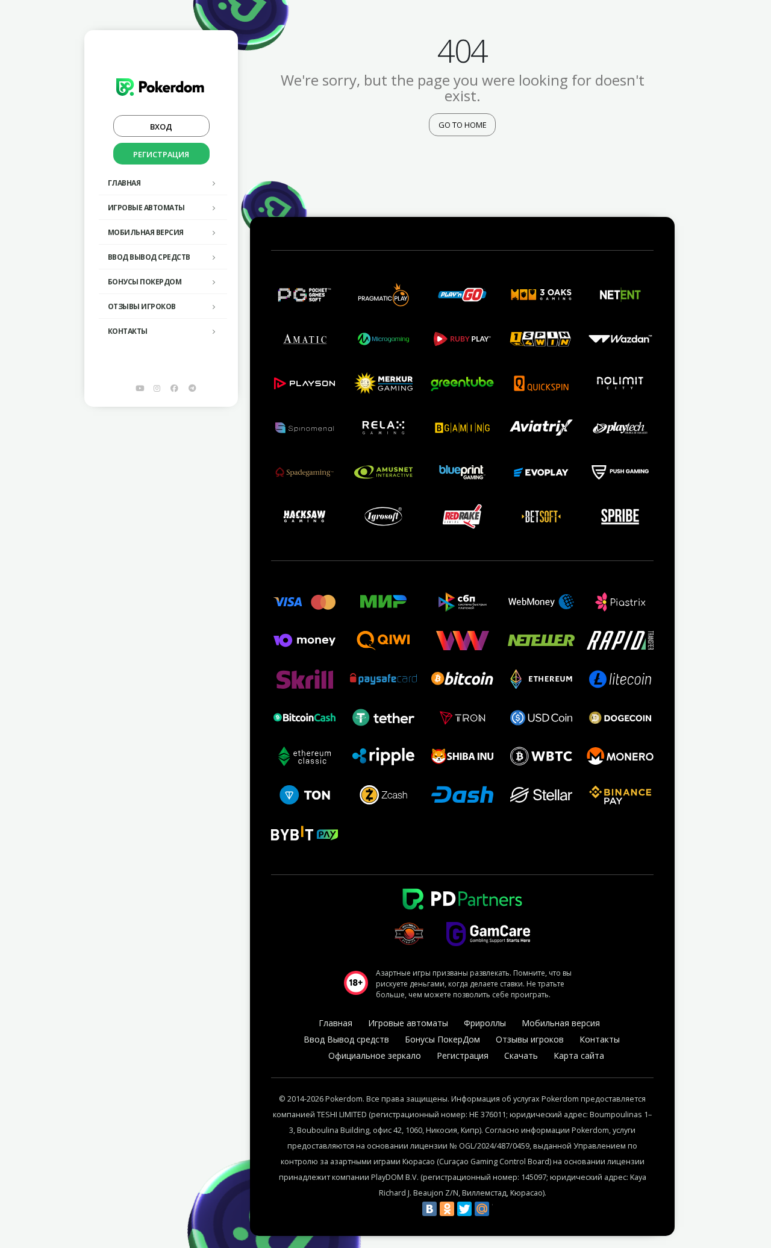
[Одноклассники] (447, 1209)
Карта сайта (579, 1055)
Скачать (521, 1055)
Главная (124, 183)
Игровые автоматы (146, 207)
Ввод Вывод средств (149, 257)
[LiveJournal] (499, 1209)
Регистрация (161, 154)
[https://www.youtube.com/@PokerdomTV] (139, 388)
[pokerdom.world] (157, 388)
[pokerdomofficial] (174, 388)
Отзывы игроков (142, 306)
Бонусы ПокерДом (145, 282)
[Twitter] (464, 1209)
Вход (161, 126)
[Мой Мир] (482, 1209)
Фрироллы (485, 1023)
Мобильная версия (146, 232)
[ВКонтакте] (429, 1209)
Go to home (463, 124)
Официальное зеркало (374, 1055)
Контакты (128, 331)
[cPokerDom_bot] (192, 388)
